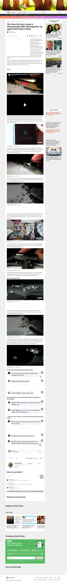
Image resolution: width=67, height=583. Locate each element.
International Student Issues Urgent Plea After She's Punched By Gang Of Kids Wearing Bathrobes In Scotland (53, 70)
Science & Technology (11, 21)
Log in (59, 12)
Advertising (46, 577)
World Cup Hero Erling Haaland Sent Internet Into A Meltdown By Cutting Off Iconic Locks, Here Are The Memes (53, 52)
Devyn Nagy (11, 483)
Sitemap (35, 579)
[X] (12, 580)
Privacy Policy (50, 579)
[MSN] (18, 580)
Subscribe (40, 557)
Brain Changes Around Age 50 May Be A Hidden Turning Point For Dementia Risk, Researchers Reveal (53, 158)
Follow (39, 463)
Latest (15, 14)
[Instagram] (8, 580)
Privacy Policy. (23, 561)
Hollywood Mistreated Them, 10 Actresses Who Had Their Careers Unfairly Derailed (53, 36)
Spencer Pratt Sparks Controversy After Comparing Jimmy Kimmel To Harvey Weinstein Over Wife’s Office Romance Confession (53, 143)
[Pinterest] (10, 580)
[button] (40, 512)
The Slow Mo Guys (17, 146)
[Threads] (16, 580)
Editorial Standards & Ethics (42, 579)
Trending (11, 14)
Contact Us (58, 577)
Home (6, 14)
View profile (30, 463)
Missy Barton (11, 487)
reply (13, 481)
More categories (11, 553)
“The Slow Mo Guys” (34, 49)
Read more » (16, 466)
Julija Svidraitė (11, 31)
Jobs (54, 577)
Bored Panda (10, 578)
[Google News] (20, 580)
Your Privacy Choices (39, 577)
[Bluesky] (14, 580)
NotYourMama (11, 479)
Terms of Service (57, 579)
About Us (50, 577)
